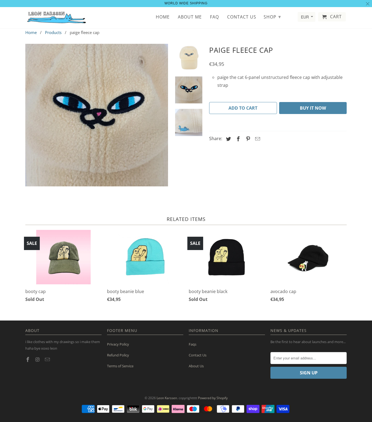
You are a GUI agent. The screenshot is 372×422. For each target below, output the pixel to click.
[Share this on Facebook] (237, 138)
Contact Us (197, 355)
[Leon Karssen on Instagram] (38, 359)
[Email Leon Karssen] (48, 359)
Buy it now (313, 108)
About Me (190, 17)
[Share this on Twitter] (227, 138)
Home (163, 17)
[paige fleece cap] (96, 115)
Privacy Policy (118, 344)
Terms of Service (120, 366)
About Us (196, 366)
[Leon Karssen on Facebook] (28, 359)
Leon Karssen (167, 398)
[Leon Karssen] (56, 17)
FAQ (214, 17)
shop (272, 16)
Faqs (192, 344)
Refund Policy (118, 355)
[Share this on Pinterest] (247, 138)
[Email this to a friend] (256, 138)
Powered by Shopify (213, 398)
